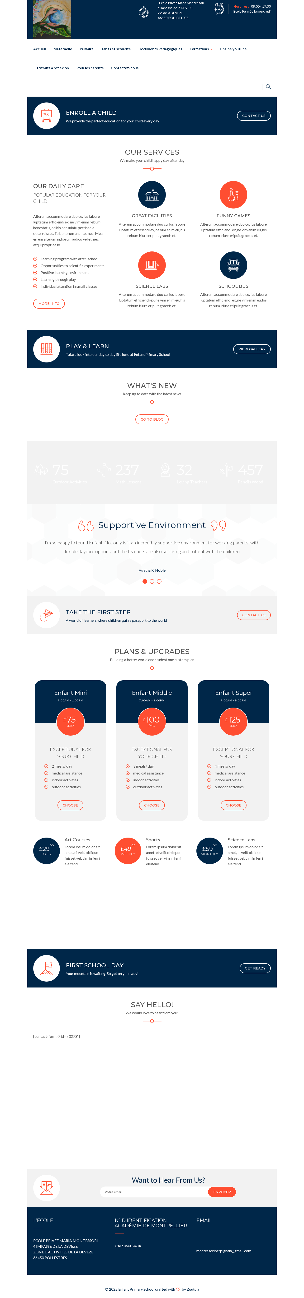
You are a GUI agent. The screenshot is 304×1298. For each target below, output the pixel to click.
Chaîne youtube (233, 49)
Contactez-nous (124, 68)
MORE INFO (49, 303)
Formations (199, 49)
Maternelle (62, 49)
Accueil (39, 49)
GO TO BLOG (152, 419)
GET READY (255, 968)
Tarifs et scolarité (116, 49)
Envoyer (222, 1192)
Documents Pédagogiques (160, 49)
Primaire (87, 49)
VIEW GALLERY (252, 349)
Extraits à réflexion (53, 68)
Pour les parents (90, 68)
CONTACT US (254, 116)
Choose (70, 805)
